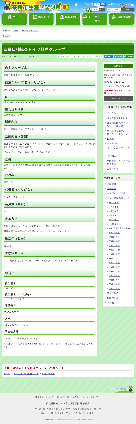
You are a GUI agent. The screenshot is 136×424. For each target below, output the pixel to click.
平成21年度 (114, 271)
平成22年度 (114, 267)
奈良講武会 (113, 143)
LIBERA (111, 156)
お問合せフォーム (118, 98)
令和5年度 (114, 211)
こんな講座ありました (118, 198)
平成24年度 (114, 259)
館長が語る (113, 293)
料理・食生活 (48, 374)
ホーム (16, 31)
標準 (97, 4)
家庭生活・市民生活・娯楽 (26, 374)
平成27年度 (114, 246)
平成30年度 (114, 233)
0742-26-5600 (56, 413)
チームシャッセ (115, 113)
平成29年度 (114, 237)
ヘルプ (131, 4)
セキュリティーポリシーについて (83, 397)
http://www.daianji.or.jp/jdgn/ (20, 102)
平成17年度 (114, 289)
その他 (110, 303)
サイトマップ (117, 4)
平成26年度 (114, 250)
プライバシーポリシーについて (51, 397)
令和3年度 (114, 220)
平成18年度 (114, 284)
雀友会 (110, 139)
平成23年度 (114, 263)
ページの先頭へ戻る (118, 389)
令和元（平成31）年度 (119, 228)
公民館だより (114, 298)
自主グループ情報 (30, 31)
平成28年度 (114, 241)
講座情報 (111, 188)
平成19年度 (114, 280)
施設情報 (111, 184)
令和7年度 (114, 203)
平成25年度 (114, 254)
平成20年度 (114, 276)
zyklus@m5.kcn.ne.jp (16, 325)
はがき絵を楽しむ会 (117, 118)
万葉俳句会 (113, 169)
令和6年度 (114, 207)
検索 (128, 9)
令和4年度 (114, 216)
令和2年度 (114, 224)
